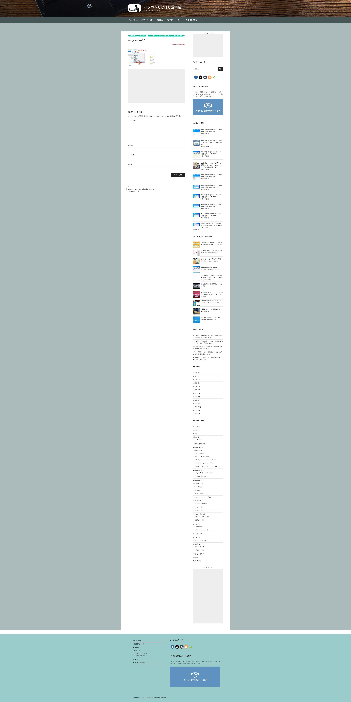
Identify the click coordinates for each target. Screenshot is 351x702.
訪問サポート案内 (148, 20)
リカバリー (196, 534)
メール (131, 155)
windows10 (196, 450)
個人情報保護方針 (192, 20)
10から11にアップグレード (203, 473)
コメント (132, 120)
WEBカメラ (198, 547)
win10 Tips (198, 453)
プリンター (198, 550)
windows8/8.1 (197, 483)
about (181, 20)
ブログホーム (134, 20)
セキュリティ (197, 493)
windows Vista (197, 447)
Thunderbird (198, 526)
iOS (194, 430)
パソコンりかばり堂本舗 (162, 7)
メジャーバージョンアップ (203, 463)
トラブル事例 (199, 476)
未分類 (195, 557)
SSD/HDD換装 (199, 503)
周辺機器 (195, 544)
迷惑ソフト (198, 520)
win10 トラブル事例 (201, 456)
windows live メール (201, 530)
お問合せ (160, 20)
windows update (198, 443)
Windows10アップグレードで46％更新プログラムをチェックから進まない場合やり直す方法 (212, 278)
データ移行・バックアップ (201, 497)
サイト (130, 164)
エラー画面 (196, 490)
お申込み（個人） (142, 653)
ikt (208, 337)
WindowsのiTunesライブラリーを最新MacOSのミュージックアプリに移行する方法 (212, 294)
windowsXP (196, 487)
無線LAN (195, 561)
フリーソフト (197, 510)
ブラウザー (196, 507)
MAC (194, 433)
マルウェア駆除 (197, 514)
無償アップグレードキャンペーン (205, 466)
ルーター (195, 537)
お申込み (170, 20)
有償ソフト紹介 (197, 554)
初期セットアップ (198, 540)
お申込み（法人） (142, 655)
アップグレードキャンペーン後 (204, 459)
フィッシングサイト (201, 517)
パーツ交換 (196, 500)
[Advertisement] (156, 86)
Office (195, 437)
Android (195, 427)
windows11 (196, 470)
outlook (197, 440)
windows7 (196, 480)
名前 (130, 145)
